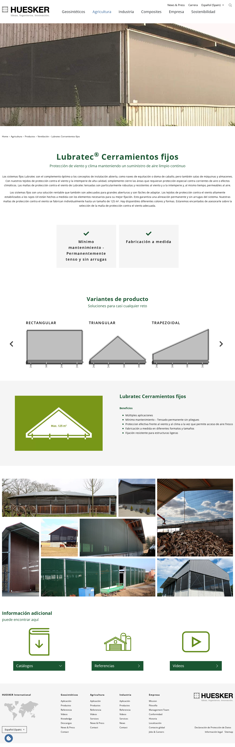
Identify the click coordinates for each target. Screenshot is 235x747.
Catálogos (24, 665)
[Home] (26, 11)
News (122, 723)
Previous (11, 344)
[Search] (230, 5)
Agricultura (102, 12)
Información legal (214, 731)
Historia (153, 718)
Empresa (176, 12)
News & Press (176, 5)
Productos (30, 136)
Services (94, 718)
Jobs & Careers (156, 731)
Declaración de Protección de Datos (213, 727)
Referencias (104, 665)
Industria (126, 12)
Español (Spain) (210, 5)
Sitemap (229, 731)
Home (5, 136)
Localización (155, 723)
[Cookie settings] (9, 738)
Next (221, 344)
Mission (153, 701)
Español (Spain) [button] (13, 729)
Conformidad (155, 714)
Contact (65, 731)
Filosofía (153, 705)
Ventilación (43, 136)
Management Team (159, 709)
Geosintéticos (73, 12)
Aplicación (66, 701)
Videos (178, 665)
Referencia (66, 709)
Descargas (66, 723)
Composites (151, 12)
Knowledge (66, 718)
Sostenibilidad (203, 12)
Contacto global (157, 727)
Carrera (193, 5)
